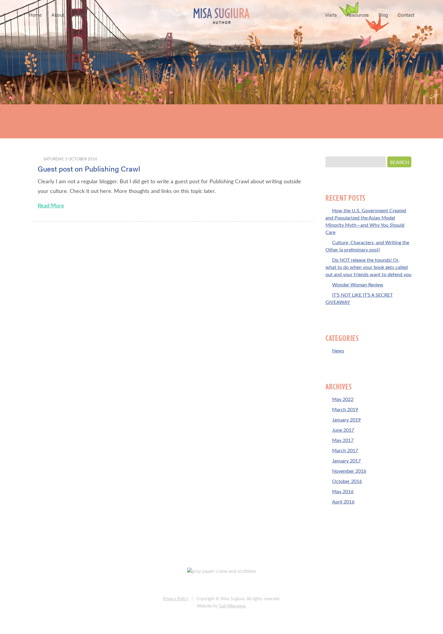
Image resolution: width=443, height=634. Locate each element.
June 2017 (343, 430)
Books (80, 14)
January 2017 (346, 461)
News (338, 351)
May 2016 (342, 491)
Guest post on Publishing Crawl (89, 168)
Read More (51, 206)
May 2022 (342, 399)
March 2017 (345, 450)
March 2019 (345, 409)
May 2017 (342, 440)
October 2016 (347, 481)
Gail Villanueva (232, 606)
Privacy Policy (175, 599)
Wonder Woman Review (357, 284)
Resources (358, 14)
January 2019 (346, 420)
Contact (406, 14)
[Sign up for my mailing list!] (241, 585)
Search (399, 162)
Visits (331, 14)
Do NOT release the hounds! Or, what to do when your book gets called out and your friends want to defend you (368, 267)
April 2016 (343, 502)
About (57, 14)
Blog (383, 14)
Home (35, 14)
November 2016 (349, 471)
